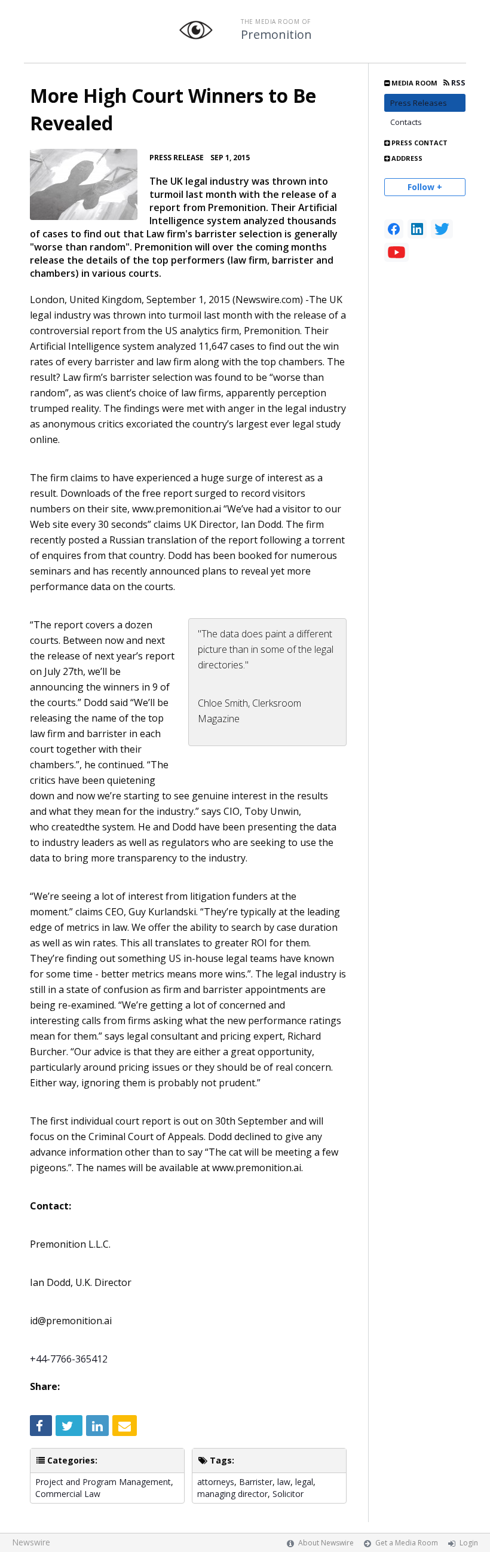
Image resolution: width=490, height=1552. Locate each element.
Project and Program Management (103, 1481)
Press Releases (418, 102)
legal (304, 1481)
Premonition (276, 34)
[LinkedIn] (417, 229)
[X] (442, 229)
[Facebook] (393, 229)
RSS (457, 83)
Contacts (406, 122)
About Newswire (326, 1543)
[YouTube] (396, 252)
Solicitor (288, 1493)
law (283, 1481)
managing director (232, 1493)
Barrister (255, 1481)
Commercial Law (67, 1493)
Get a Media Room (406, 1543)
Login (469, 1543)
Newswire (31, 1542)
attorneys (215, 1481)
